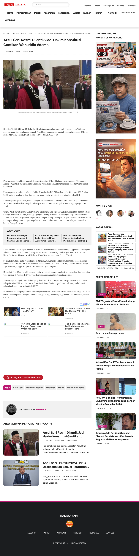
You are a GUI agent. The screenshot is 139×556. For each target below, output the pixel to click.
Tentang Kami (108, 5)
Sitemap (87, 5)
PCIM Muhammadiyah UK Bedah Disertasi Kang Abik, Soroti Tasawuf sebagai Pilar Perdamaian (47, 238)
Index (97, 5)
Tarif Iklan (131, 5)
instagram (94, 533)
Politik (37, 13)
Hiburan (98, 13)
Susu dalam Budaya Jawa (110, 333)
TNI (100, 355)
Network (112, 13)
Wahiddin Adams (19, 33)
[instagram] (130, 25)
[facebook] (112, 25)
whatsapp (61, 533)
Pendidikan (64, 13)
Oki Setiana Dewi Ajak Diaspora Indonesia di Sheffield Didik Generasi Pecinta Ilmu (18, 238)
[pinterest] (125, 25)
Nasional (50, 387)
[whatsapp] (121, 25)
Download (10, 20)
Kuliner (87, 13)
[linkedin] (27, 395)
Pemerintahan (23, 13)
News (61, 387)
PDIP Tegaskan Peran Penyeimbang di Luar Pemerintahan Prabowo (115, 303)
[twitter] (117, 25)
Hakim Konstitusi (34, 387)
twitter (46, 533)
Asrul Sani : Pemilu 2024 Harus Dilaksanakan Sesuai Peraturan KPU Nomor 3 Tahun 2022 (65, 465)
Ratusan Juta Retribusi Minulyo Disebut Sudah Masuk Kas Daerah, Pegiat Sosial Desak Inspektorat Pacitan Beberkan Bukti (114, 436)
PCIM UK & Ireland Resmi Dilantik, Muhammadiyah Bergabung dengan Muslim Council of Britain (115, 401)
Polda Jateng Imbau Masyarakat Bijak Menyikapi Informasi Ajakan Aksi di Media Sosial (121, 237)
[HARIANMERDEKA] (15, 6)
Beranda (6, 33)
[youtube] (134, 25)
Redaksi (120, 5)
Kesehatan (49, 13)
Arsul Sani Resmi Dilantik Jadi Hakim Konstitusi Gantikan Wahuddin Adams (63, 434)
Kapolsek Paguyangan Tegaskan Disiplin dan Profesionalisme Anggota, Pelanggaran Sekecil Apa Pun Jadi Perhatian (120, 261)
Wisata (76, 13)
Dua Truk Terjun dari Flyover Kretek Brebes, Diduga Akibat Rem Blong (75, 238)
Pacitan (102, 426)
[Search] (66, 4)
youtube (110, 533)
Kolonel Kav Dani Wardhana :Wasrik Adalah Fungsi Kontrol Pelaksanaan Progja (115, 365)
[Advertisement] (47, 158)
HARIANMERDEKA (78, 543)
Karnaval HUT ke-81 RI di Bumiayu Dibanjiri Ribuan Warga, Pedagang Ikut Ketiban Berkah (120, 248)
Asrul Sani (18, 387)
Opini (101, 326)
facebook (31, 533)
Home (10, 13)
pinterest (77, 533)
